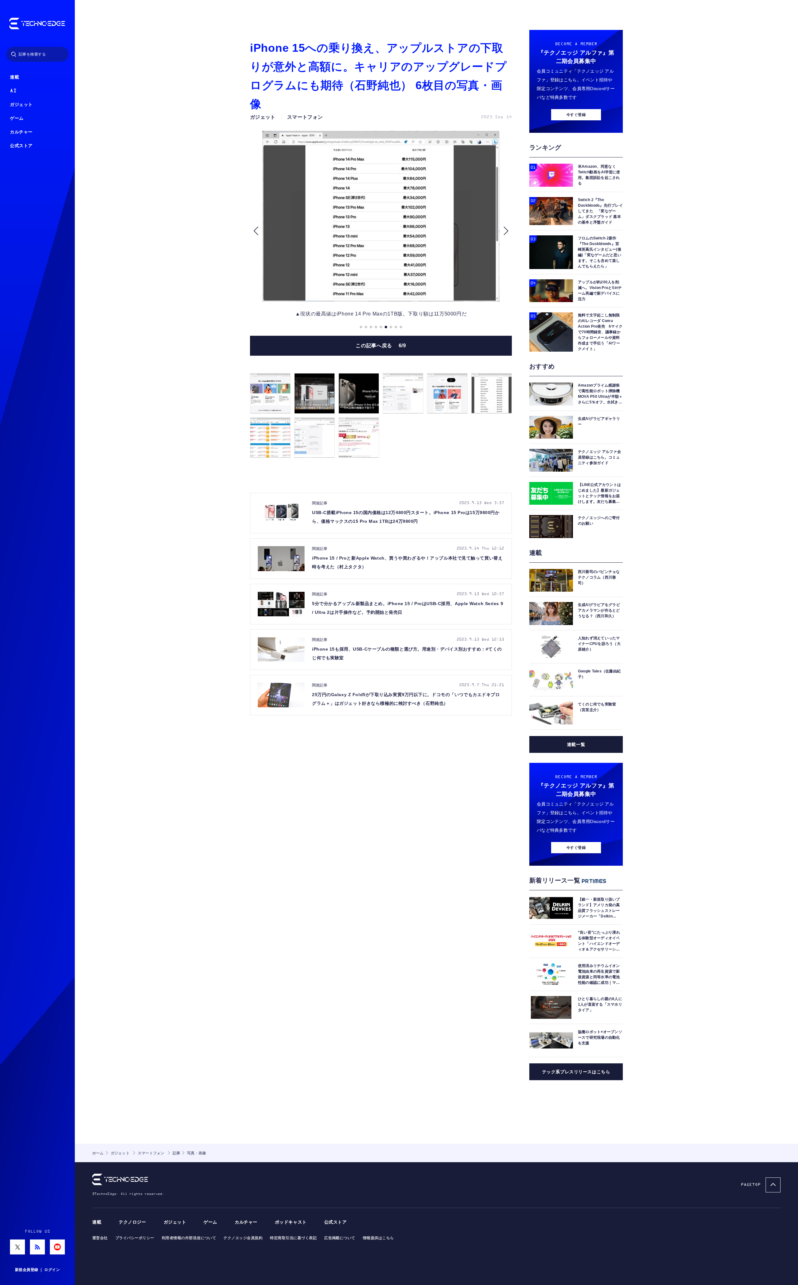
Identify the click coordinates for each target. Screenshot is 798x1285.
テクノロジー (132, 1222)
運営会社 (100, 1238)
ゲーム (17, 118)
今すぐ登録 (576, 115)
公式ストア (21, 145)
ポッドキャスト (291, 1222)
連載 (14, 77)
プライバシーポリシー (134, 1238)
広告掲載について (339, 1238)
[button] (255, 231)
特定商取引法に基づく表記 (293, 1238)
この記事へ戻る (381, 345)
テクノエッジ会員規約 (243, 1238)
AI (13, 91)
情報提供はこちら (378, 1238)
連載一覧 (576, 744)
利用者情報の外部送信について (189, 1238)
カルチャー (21, 132)
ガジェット (21, 104)
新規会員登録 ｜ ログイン (37, 1270)
